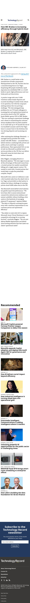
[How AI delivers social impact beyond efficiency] (12, 364)
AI (4, 322)
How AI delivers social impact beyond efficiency (13, 375)
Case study (4, 24)
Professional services (9, 466)
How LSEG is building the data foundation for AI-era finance (13, 494)
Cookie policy (3, 601)
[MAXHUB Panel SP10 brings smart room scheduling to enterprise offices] (12, 459)
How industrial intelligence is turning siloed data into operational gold (13, 398)
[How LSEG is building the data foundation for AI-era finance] (12, 483)
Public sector (9, 442)
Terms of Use (3, 595)
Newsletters (4, 574)
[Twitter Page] (4, 580)
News (2, 322)
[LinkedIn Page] (7, 580)
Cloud (20, 24)
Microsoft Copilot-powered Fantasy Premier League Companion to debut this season (14, 326)
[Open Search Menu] (28, 20)
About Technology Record (8, 568)
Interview (3, 394)
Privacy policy (3, 598)
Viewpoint (3, 372)
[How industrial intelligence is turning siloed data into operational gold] (12, 386)
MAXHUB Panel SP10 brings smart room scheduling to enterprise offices (14, 470)
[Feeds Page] (9, 580)
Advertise (3, 577)
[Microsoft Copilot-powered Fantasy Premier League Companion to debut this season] (12, 314)
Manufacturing (13, 24)
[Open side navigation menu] (1, 20)
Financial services (8, 346)
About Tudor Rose (4, 593)
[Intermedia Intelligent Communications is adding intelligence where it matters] (12, 410)
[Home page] (15, 20)
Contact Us (4, 571)
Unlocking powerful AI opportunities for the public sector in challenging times (15, 446)
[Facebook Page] (1, 580)
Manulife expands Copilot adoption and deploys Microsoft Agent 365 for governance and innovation (14, 351)
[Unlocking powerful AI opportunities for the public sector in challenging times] (12, 435)
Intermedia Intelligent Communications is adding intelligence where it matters (13, 422)
